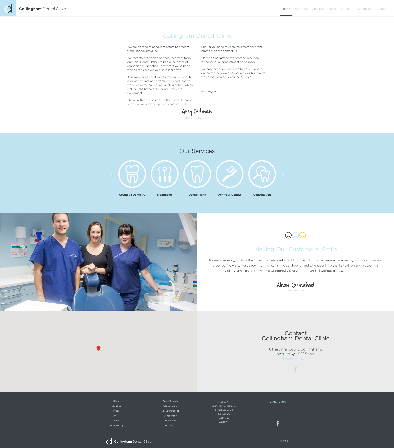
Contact (381, 8)
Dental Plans (170, 415)
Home (286, 8)
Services (318, 8)
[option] (132, 178)
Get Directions (295, 358)
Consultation (170, 406)
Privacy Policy (116, 425)
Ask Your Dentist (170, 411)
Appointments (170, 401)
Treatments (170, 420)
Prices (332, 8)
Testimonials (362, 8)
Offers (345, 8)
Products (170, 425)
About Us (301, 8)
